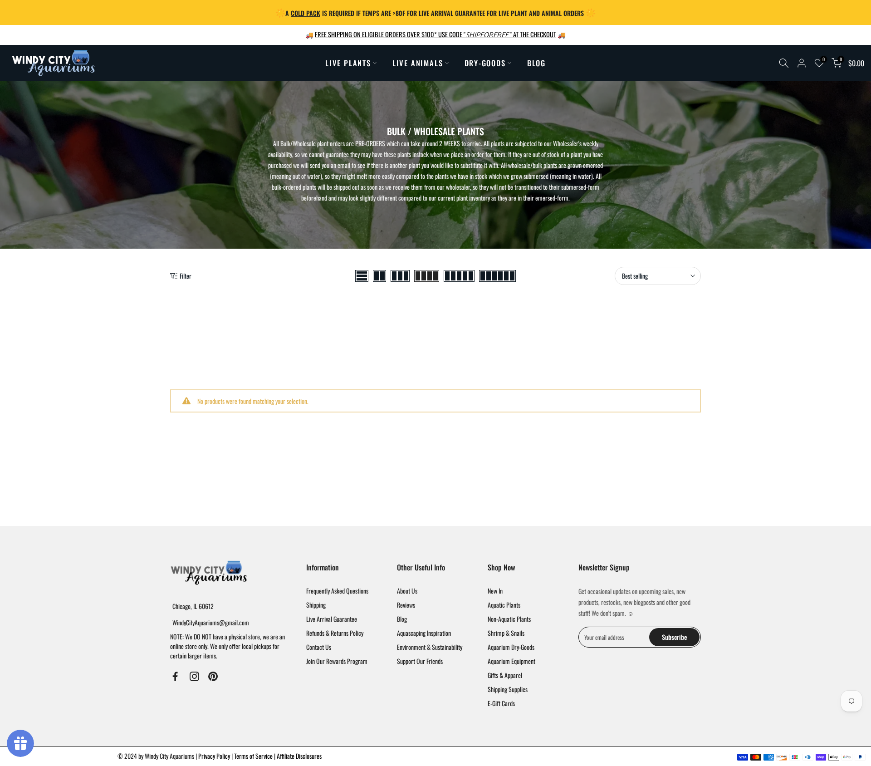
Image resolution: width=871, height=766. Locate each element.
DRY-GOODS (485, 63)
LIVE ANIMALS (417, 63)
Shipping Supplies (508, 689)
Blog (402, 619)
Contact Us (318, 647)
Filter (185, 275)
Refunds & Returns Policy (334, 633)
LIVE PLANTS (348, 63)
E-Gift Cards (501, 703)
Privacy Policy (214, 756)
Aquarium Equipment (511, 661)
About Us (407, 590)
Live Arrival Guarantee (331, 619)
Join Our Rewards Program (336, 661)
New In (495, 590)
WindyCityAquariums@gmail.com (210, 622)
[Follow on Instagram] (194, 676)
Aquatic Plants (504, 604)
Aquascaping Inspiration (424, 633)
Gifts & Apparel (505, 675)
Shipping (316, 604)
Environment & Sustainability (429, 647)
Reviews (406, 604)
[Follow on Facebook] (175, 676)
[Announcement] (435, 12)
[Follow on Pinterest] (213, 676)
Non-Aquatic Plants (509, 619)
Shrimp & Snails (506, 633)
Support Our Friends (420, 661)
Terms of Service (254, 756)
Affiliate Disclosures (299, 756)
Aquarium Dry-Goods (511, 647)
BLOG (536, 63)
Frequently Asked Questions (337, 590)
